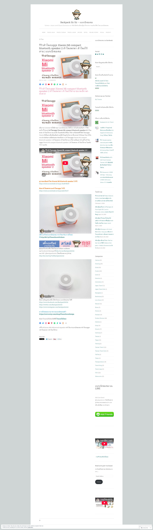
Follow (99, 482)
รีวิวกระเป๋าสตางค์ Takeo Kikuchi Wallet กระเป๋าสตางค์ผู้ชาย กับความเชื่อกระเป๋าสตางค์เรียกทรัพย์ (104, 198)
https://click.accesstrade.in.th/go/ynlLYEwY (54, 191)
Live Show (98, 300)
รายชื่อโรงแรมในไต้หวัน (101, 86)
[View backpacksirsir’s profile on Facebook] (95, 54)
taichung (97, 333)
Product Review (99, 318)
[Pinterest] (52, 84)
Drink (96, 267)
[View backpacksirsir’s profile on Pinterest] (101, 54)
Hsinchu (97, 278)
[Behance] (60, 84)
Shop (96, 325)
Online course (93, 32)
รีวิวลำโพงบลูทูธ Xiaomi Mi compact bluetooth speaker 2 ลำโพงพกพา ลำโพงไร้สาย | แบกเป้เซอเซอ (63, 48)
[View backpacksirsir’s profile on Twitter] (97, 54)
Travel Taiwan (61, 32)
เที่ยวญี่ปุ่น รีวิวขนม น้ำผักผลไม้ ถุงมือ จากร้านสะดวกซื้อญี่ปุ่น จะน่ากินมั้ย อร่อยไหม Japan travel (104, 220)
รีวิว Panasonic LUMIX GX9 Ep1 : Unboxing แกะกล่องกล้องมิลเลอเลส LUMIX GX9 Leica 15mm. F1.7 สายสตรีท (106, 177)
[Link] (66, 84)
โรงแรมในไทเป (61, 319)
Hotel (86, 32)
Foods (97, 271)
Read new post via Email (104, 466)
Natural (97, 304)
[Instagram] (46, 84)
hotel (96, 274)
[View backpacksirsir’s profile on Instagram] (99, 54)
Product (108, 32)
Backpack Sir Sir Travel (107, 122)
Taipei (97, 340)
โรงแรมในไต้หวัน (99, 83)
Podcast (97, 314)
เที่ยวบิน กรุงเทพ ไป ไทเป (101, 81)
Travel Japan (71, 32)
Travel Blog (51, 32)
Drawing (97, 264)
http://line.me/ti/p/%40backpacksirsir (51, 256)
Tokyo (97, 358)
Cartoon (97, 260)
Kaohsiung (98, 296)
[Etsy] (63, 84)
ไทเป (108, 83)
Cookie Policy (30, 527)
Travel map (98, 369)
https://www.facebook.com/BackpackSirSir (53, 302)
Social (102, 32)
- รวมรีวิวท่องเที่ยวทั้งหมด (101, 457)
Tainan (97, 336)
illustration (98, 282)
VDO (96, 372)
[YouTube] (49, 84)
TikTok (97, 354)
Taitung (97, 343)
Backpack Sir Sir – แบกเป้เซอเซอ (76, 22)
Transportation (99, 362)
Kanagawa (98, 293)
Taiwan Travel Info (100, 351)
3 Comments (52, 80)
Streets (97, 329)
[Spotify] (54, 84)
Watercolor (98, 376)
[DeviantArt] (57, 84)
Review (80, 32)
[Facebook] (40, 84)
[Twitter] (43, 84)
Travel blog (98, 365)
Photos (97, 311)
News (96, 307)
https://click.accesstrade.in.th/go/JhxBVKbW (54, 184)
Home (43, 32)
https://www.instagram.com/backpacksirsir (54, 307)
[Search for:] (103, 66)
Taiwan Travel (99, 347)
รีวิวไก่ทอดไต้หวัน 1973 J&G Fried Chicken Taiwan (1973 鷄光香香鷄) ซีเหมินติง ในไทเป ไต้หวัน (106, 162)
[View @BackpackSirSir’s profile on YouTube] (103, 54)
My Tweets (98, 99)
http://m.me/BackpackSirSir (65, 251)
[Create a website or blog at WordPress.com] (39, 520)
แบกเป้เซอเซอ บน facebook (104, 40)
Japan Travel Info (100, 289)
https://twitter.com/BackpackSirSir (50, 305)
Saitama (97, 322)
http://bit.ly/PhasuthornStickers (52, 237)
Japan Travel (99, 285)
